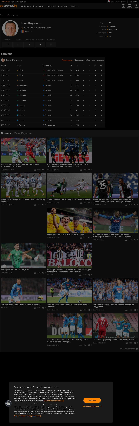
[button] (8, 403)
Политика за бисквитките (54, 401)
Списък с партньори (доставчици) (27, 416)
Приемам (92, 400)
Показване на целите (92, 406)
